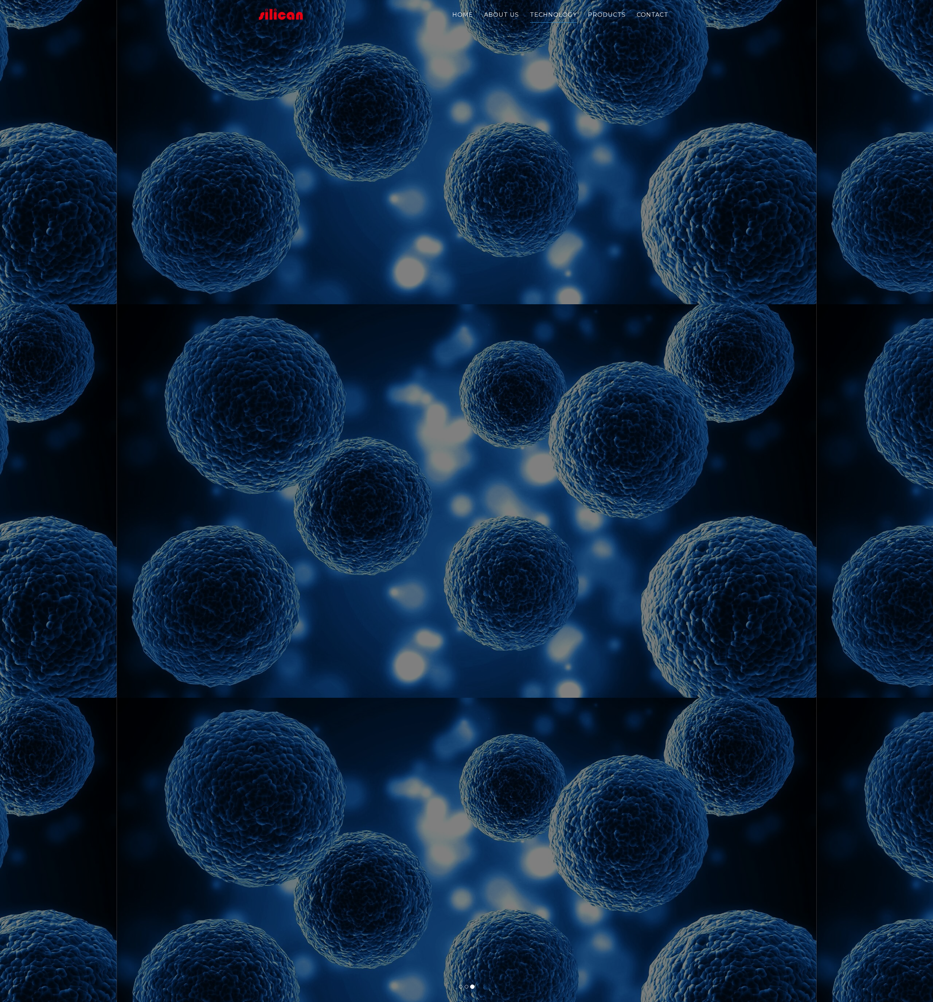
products (607, 14)
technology (553, 14)
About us (501, 14)
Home (462, 14)
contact (652, 14)
